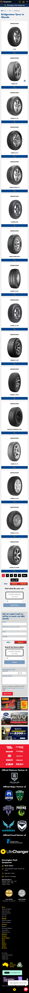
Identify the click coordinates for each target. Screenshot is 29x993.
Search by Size (6, 911)
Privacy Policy (9, 688)
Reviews (4, 948)
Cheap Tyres (5, 959)
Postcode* (5, 636)
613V (14, 49)
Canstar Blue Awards (7, 955)
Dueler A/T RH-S (14, 394)
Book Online (6, 938)
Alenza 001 (14, 83)
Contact (4, 936)
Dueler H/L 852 (14, 533)
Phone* (10, 627)
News (3, 942)
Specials (4, 934)
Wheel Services (6, 932)
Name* (4, 622)
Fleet (3, 940)
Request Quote (7, 693)
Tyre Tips (4, 916)
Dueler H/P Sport (14, 567)
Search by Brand (6, 913)
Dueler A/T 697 (14, 360)
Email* (4, 631)
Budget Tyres (5, 957)
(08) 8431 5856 (9, 873)
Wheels (4, 918)
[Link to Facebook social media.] (14, 989)
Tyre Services (5, 930)
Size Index (4, 953)
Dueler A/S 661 (14, 291)
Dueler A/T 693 (14, 325)
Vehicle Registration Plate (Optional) (8, 670)
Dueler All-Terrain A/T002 (14, 429)
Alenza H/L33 (14, 153)
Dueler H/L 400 (14, 498)
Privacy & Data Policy (10, 985)
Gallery (4, 944)
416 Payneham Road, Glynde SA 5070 (14, 869)
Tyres (3, 907)
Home (4, 10)
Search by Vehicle (6, 909)
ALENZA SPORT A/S (14, 187)
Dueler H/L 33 (14, 464)
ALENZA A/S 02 (14, 118)
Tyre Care (4, 915)
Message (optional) (7, 676)
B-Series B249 (14, 222)
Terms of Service (19, 688)
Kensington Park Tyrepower (16, 5)
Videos (4, 946)
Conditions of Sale (20, 985)
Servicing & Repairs (7, 928)
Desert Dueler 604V (14, 256)
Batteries (4, 926)
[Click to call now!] (19, 2)
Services (4, 924)
